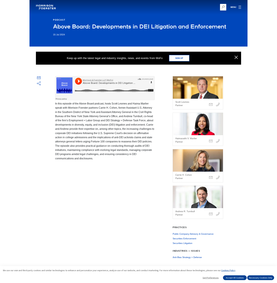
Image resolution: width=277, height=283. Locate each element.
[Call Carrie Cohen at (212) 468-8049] (218, 177)
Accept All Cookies (235, 277)
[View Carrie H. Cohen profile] (198, 165)
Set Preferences (211, 277)
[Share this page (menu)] (39, 84)
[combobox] (207, 7)
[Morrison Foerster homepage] (46, 7)
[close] (236, 58)
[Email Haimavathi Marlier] (211, 141)
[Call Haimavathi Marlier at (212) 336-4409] (218, 141)
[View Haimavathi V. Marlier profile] (198, 129)
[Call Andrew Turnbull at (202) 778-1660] (218, 214)
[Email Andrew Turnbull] (211, 214)
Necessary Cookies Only (260, 277)
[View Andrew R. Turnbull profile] (198, 202)
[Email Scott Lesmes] (211, 105)
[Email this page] (39, 78)
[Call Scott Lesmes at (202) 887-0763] (218, 105)
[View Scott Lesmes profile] (198, 92)
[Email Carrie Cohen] (211, 177)
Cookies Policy (228, 270)
